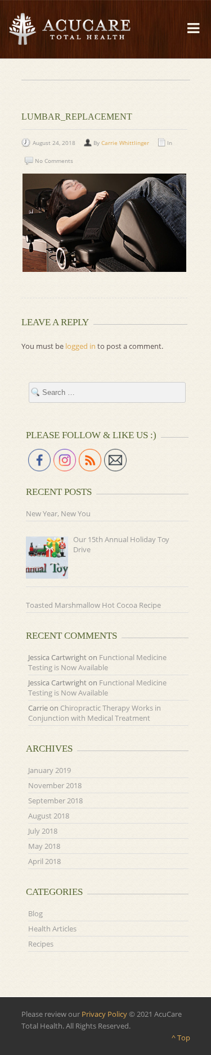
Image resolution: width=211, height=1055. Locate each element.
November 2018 (55, 785)
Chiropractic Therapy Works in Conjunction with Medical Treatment (94, 713)
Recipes (40, 944)
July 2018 (42, 831)
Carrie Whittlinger (125, 143)
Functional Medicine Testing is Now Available (97, 662)
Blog (35, 913)
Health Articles (52, 929)
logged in (80, 346)
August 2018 (48, 816)
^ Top (181, 1038)
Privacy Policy (104, 1014)
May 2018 (44, 846)
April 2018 (44, 861)
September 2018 (55, 800)
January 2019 (49, 770)
